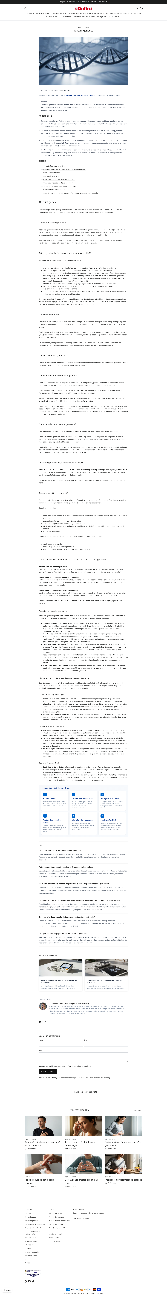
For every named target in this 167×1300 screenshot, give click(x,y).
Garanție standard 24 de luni (58, 1229)
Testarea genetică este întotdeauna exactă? (61, 186)
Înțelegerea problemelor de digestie (123, 1180)
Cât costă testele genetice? (54, 176)
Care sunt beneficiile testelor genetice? (59, 179)
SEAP (111, 17)
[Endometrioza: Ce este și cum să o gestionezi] (123, 1126)
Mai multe (138, 1111)
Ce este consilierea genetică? (55, 190)
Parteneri (77, 17)
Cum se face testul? (51, 173)
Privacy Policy (84, 1078)
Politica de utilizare (56, 1224)
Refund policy (54, 1237)
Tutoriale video (135, 13)
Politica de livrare (55, 1213)
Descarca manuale (52, 17)
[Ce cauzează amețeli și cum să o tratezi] (83, 1164)
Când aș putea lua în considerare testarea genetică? (64, 169)
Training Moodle (101, 17)
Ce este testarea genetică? (54, 166)
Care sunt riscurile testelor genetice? (58, 183)
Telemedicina (66, 17)
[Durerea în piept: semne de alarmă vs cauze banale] (43, 1126)
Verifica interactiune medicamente (117, 13)
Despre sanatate (51, 90)
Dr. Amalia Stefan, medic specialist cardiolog (79, 95)
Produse (29, 13)
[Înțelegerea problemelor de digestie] (123, 1164)
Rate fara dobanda (88, 17)
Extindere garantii (58, 13)
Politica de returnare (56, 1217)
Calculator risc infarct (96, 13)
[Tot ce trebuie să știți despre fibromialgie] (83, 1126)
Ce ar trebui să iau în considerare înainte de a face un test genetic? (70, 193)
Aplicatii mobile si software (77, 13)
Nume (41, 1040)
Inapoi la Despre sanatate (85, 1092)
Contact (117, 17)
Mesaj (41, 1050)
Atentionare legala (56, 1234)
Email (85, 1040)
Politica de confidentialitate (59, 1221)
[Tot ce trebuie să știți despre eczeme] (43, 1164)
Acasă (41, 90)
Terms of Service (99, 1078)
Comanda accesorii (42, 13)
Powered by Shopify (97, 1293)
